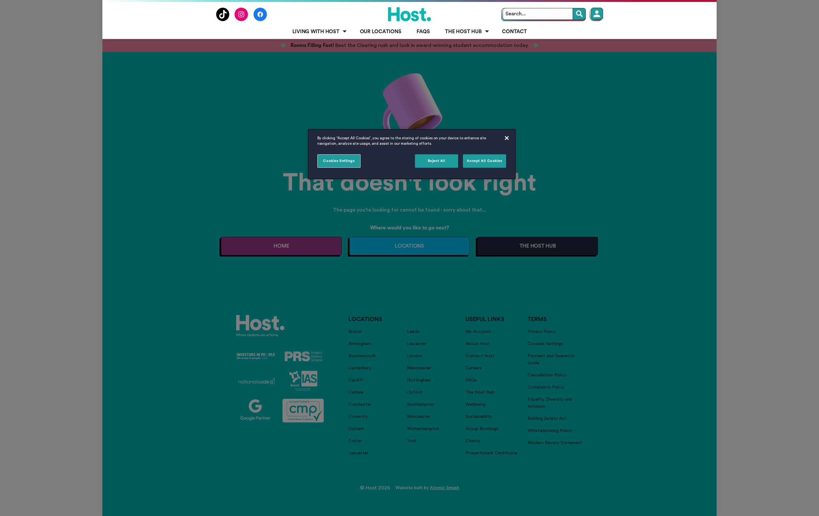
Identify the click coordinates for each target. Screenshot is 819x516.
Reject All (436, 161)
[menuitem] (318, 32)
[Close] (507, 138)
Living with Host (315, 31)
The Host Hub (463, 31)
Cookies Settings (338, 161)
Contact (514, 31)
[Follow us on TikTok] (222, 19)
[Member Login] (597, 14)
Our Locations (381, 31)
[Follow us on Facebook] (260, 19)
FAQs (423, 31)
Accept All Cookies (484, 161)
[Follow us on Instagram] (241, 19)
